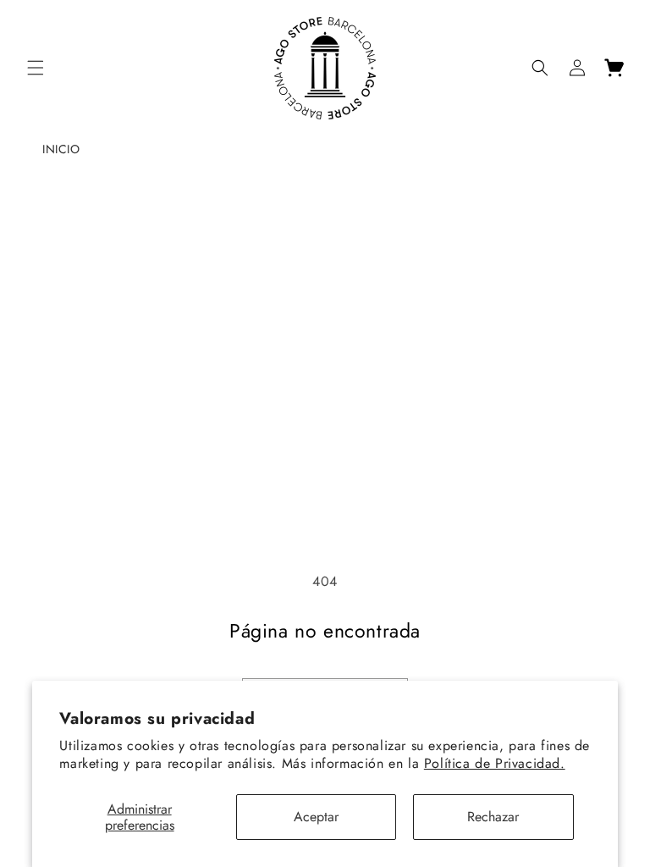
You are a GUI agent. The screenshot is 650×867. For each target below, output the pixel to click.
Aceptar (316, 816)
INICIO (61, 149)
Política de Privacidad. (494, 763)
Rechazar (493, 816)
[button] (35, 67)
